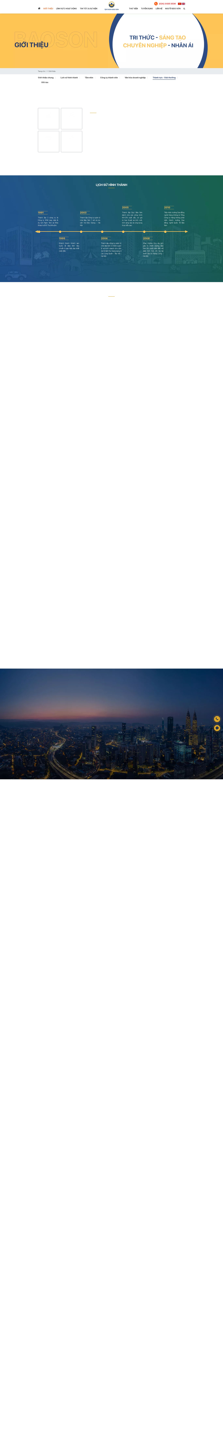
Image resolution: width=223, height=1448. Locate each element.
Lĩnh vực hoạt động (66, 9)
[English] (183, 3)
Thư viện (133, 9)
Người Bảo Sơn (173, 9)
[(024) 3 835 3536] (217, 719)
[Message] (217, 728)
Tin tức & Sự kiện (88, 9)
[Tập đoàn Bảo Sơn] (112, 6)
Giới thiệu (48, 9)
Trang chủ (41, 71)
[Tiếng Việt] (180, 3)
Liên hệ (159, 9)
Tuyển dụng (147, 9)
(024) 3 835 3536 (167, 3)
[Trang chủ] (39, 9)
